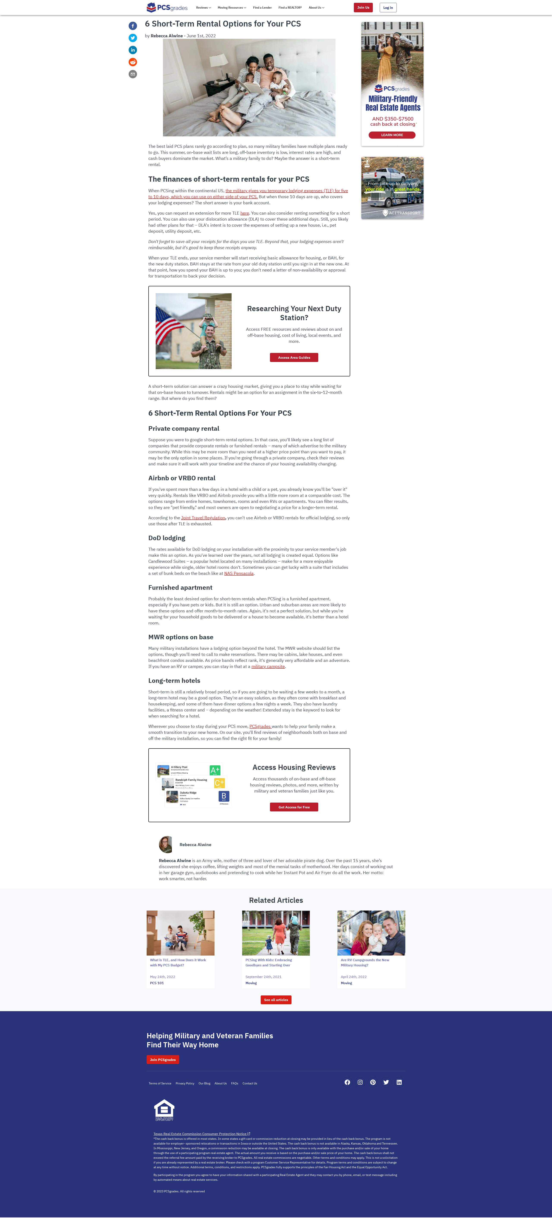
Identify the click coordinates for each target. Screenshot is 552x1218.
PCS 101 (157, 983)
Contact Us (250, 1083)
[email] (133, 74)
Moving (251, 983)
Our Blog (204, 1083)
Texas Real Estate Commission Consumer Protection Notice (200, 1134)
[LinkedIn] (399, 1082)
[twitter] (133, 38)
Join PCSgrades (163, 1059)
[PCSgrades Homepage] (167, 7)
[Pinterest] (373, 1082)
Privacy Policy (185, 1083)
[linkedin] (133, 50)
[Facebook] (347, 1082)
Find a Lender (262, 7)
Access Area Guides (294, 357)
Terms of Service (160, 1083)
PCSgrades (260, 726)
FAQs (234, 1083)
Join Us (363, 7)
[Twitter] (386, 1082)
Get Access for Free (294, 807)
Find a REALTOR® (290, 7)
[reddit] (133, 62)
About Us (221, 1083)
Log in (388, 7)
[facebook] (133, 26)
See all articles (276, 1000)
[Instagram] (360, 1082)
